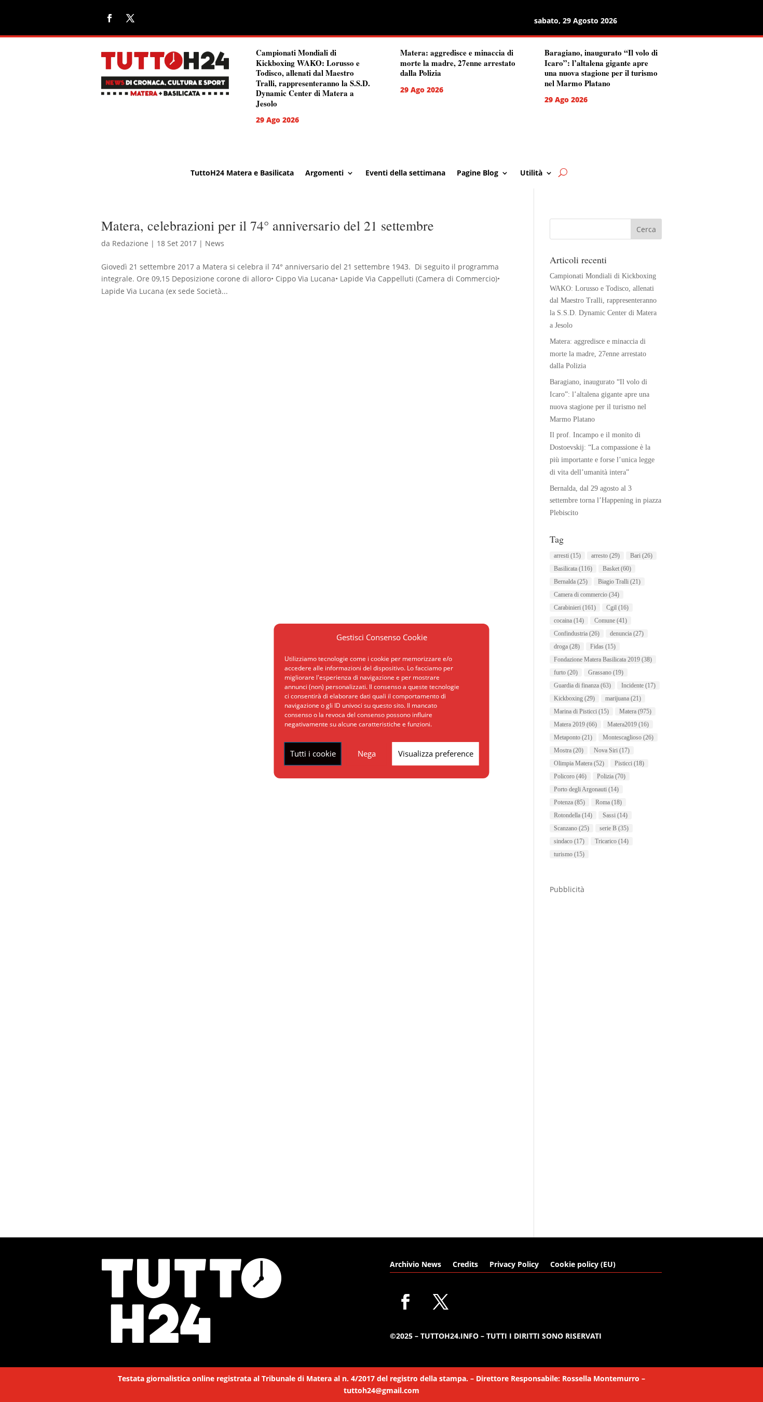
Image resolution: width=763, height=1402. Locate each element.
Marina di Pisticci (581, 711)
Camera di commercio (586, 594)
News (214, 243)
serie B (614, 828)
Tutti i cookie (313, 753)
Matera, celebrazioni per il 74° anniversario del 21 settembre (267, 225)
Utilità (531, 173)
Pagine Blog (477, 173)
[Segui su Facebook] (109, 18)
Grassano (605, 672)
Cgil (617, 607)
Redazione (130, 243)
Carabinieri (575, 607)
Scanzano (571, 828)
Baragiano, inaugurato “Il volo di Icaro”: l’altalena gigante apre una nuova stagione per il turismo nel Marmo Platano (601, 68)
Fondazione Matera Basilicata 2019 (603, 659)
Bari (641, 555)
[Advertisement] (606, 1051)
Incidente (638, 685)
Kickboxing (574, 698)
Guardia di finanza (582, 685)
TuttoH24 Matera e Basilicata (242, 173)
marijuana (623, 698)
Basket (617, 568)
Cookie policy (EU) (583, 1265)
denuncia (627, 633)
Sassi (615, 815)
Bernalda (571, 581)
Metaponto (573, 737)
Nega (367, 753)
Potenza (569, 802)
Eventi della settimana (405, 173)
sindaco (569, 841)
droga (567, 646)
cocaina (569, 620)
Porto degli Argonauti (586, 789)
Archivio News (415, 1265)
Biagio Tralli (619, 581)
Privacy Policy (514, 1265)
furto (566, 672)
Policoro (570, 776)
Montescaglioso (628, 737)
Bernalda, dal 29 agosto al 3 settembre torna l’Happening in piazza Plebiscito (605, 500)
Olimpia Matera (579, 763)
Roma (608, 802)
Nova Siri (612, 750)
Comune (610, 620)
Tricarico (612, 841)
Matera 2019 (575, 724)
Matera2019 (628, 724)
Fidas (603, 646)
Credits (465, 1265)
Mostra (568, 750)
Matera (635, 711)
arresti (567, 555)
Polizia (611, 776)
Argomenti (324, 173)
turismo (569, 854)
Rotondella (573, 815)
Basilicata (573, 568)
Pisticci (629, 763)
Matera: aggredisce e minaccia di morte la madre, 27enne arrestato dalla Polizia (457, 62)
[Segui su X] (130, 18)
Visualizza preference (435, 753)
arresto (605, 555)
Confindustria (577, 633)
